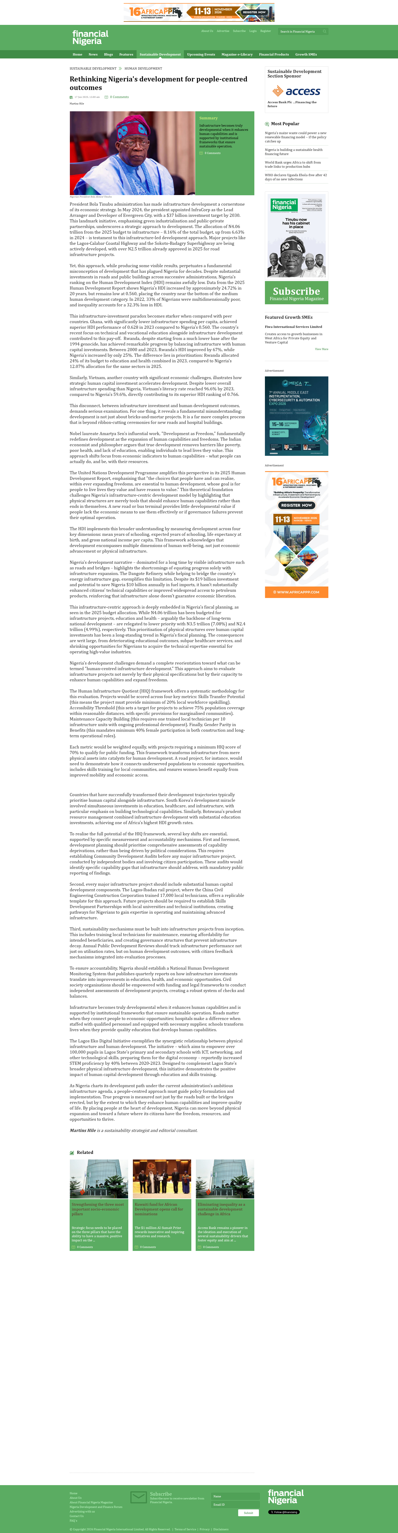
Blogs (108, 54)
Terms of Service (185, 1529)
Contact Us (77, 1516)
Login (253, 31)
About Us (207, 31)
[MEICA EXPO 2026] (296, 454)
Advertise (223, 31)
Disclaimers (220, 1529)
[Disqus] (162, 1310)
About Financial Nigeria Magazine (91, 1502)
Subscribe (239, 31)
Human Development (143, 68)
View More (321, 340)
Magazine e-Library (237, 54)
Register (265, 31)
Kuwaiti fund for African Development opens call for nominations (159, 1209)
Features (126, 54)
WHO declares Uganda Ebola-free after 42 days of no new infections (296, 177)
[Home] (90, 46)
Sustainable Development (160, 54)
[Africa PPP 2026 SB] (296, 597)
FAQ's (73, 1520)
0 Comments (119, 97)
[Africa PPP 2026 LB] (199, 20)
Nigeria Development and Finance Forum (96, 1507)
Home (77, 54)
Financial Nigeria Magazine (297, 293)
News (93, 54)
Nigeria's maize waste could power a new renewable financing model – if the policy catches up (295, 137)
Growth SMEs (306, 54)
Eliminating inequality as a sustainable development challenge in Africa (221, 1209)
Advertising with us (82, 1511)
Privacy (205, 1529)
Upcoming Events (201, 54)
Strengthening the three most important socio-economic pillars (98, 1209)
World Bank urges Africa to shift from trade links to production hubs (293, 164)
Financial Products (274, 54)
